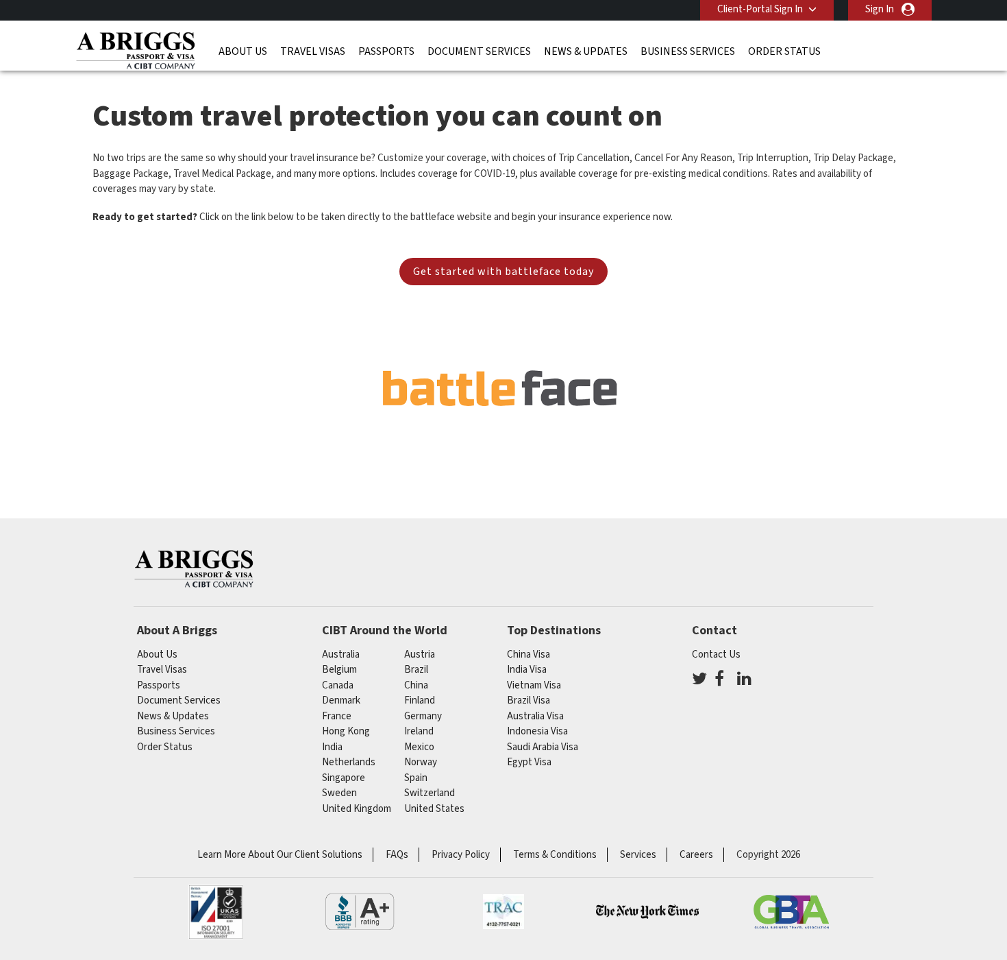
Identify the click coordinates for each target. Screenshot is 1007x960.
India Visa (527, 669)
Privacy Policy (461, 855)
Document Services (479, 51)
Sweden (339, 793)
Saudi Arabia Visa (542, 747)
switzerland (429, 793)
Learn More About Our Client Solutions (279, 855)
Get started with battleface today (503, 271)
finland (419, 700)
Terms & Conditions (555, 855)
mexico (419, 747)
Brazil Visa (528, 700)
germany (423, 716)
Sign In (879, 9)
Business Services (688, 51)
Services (638, 855)
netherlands (348, 762)
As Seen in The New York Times (647, 912)
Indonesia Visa (537, 731)
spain (415, 778)
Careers (696, 855)
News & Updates (585, 51)
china (416, 685)
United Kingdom (356, 809)
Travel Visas (312, 51)
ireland (419, 731)
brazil (416, 669)
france (336, 716)
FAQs (397, 855)
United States (434, 809)
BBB (360, 912)
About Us (243, 51)
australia (341, 654)
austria (419, 654)
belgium (339, 669)
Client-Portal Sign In (760, 9)
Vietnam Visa (534, 685)
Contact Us (716, 654)
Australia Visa (535, 716)
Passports (386, 51)
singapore (343, 778)
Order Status (784, 51)
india (332, 747)
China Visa (528, 654)
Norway (420, 762)
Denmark (341, 700)
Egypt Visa (529, 762)
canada (337, 685)
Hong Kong (346, 731)
